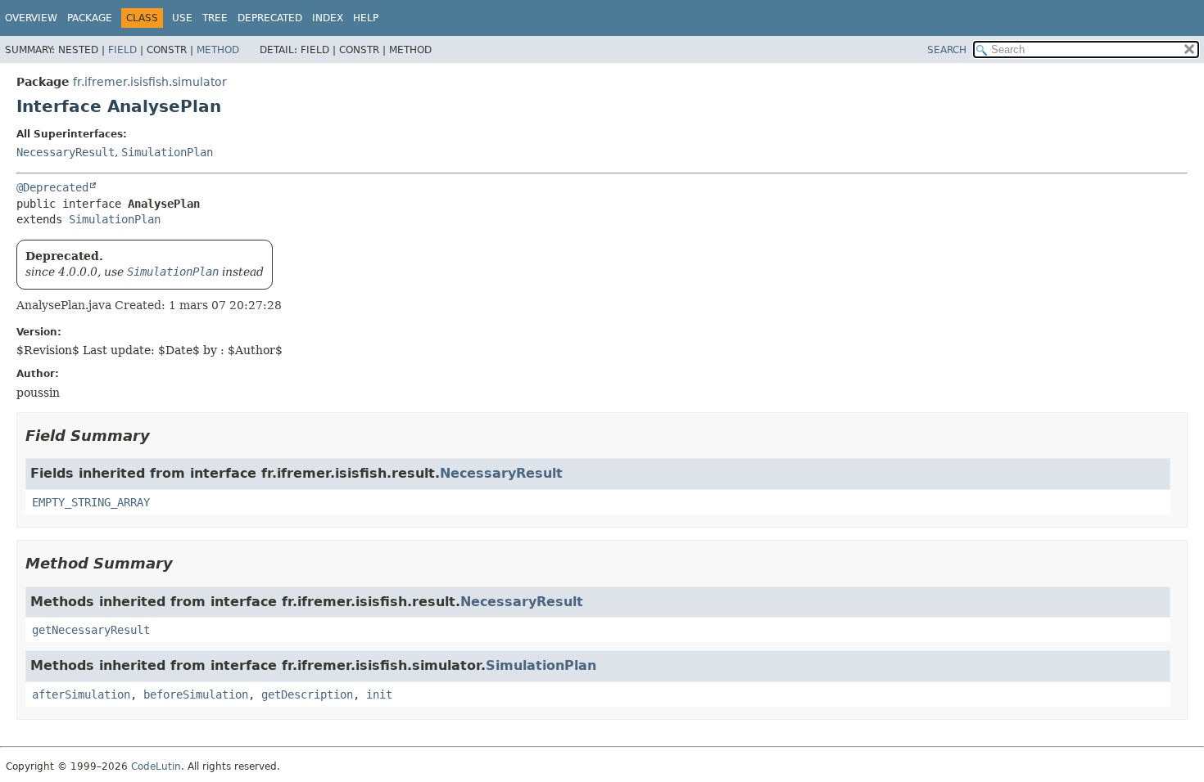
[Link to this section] (161, 435)
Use (182, 18)
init (379, 694)
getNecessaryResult (91, 629)
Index (327, 18)
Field (122, 50)
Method (218, 50)
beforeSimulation (195, 694)
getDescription (307, 694)
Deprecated (270, 18)
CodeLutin (156, 766)
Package (89, 18)
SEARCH (946, 50)
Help (365, 18)
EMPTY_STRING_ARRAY (91, 502)
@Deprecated (52, 187)
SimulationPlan (167, 152)
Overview (31, 18)
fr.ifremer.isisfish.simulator (150, 81)
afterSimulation (81, 694)
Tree (215, 18)
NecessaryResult (65, 152)
